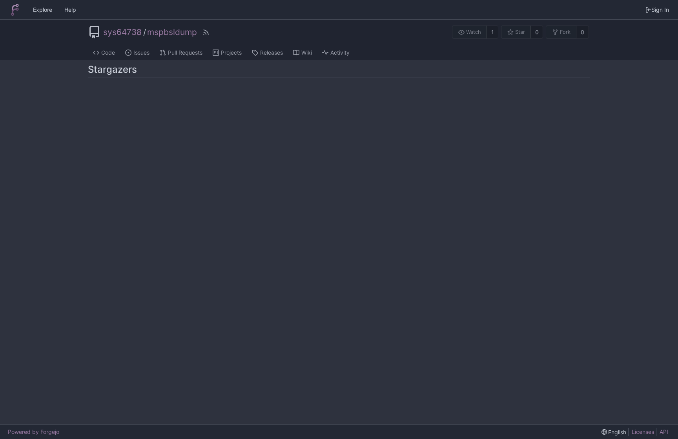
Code (108, 52)
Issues (141, 52)
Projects (231, 52)
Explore (42, 9)
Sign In (660, 9)
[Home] (15, 10)
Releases (271, 52)
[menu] (614, 432)
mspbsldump (172, 32)
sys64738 (122, 32)
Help (70, 9)
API (664, 431)
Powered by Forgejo (33, 431)
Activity (340, 52)
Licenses (643, 431)
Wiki (306, 52)
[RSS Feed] (206, 32)
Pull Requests (185, 52)
